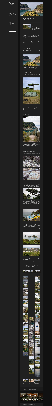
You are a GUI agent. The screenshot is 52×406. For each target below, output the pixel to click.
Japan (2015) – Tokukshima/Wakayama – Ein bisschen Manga (37, 383)
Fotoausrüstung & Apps (11, 21)
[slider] (39, 22)
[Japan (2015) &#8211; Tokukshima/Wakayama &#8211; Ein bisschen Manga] (37, 380)
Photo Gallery (10, 14)
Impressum (10, 25)
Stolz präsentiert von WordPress (31, 404)
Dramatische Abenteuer (11, 12)
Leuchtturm (24, 389)
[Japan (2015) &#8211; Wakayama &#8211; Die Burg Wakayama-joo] (25, 380)
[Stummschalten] (38, 22)
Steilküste (33, 389)
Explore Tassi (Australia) (11, 23)
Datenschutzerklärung (25, 404)
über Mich (10, 24)
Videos (10, 15)
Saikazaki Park (36, 29)
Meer (25, 389)
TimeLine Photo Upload (11, 13)
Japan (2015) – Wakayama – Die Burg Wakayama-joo (25, 383)
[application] (32, 22)
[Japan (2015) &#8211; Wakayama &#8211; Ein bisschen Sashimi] (31, 380)
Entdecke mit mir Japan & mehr (12, 3)
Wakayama (36, 228)
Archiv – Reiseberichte (11, 16)
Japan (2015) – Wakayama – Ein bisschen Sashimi (31, 383)
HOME (10, 7)
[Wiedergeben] (23, 22)
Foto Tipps (10, 22)
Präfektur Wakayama (30, 389)
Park (26, 389)
